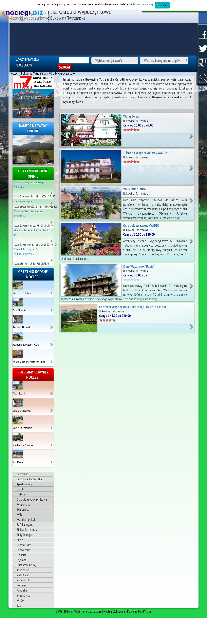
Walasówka (131, 116)
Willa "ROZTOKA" (135, 189)
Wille (19, 514)
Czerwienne (23, 550)
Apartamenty (24, 484)
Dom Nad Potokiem (22, 293)
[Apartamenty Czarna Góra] (18, 336)
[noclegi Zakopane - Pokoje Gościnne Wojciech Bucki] (51, 360)
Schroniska (23, 509)
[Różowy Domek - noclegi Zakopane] (51, 220)
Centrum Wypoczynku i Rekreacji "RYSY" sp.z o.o (132, 306)
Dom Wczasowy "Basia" (138, 266)
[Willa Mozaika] (18, 302)
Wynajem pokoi (26, 519)
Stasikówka (23, 595)
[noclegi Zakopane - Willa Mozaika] (51, 308)
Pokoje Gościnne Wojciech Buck (29, 362)
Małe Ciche (23, 575)
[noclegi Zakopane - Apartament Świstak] (51, 443)
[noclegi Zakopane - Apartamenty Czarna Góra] (51, 343)
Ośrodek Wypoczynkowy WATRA (145, 152)
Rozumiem (162, 5)
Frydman (21, 560)
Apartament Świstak (23, 445)
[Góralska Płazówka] (18, 319)
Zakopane (22, 474)
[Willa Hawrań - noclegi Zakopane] (51, 191)
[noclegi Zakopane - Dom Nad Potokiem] (51, 291)
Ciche (20, 540)
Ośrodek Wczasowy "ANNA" (141, 225)
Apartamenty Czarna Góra (26, 344)
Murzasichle (23, 580)
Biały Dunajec (25, 535)
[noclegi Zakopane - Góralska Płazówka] (51, 326)
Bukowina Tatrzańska (29, 479)
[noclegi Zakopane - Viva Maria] (51, 460)
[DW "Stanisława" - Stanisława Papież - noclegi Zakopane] (51, 239)
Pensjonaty (23, 504)
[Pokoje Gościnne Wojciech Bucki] (18, 353)
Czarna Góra (24, 545)
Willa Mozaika (19, 310)
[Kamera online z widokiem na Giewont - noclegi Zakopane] (33, 149)
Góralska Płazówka (22, 327)
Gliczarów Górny (26, 565)
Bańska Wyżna (25, 524)
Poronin (21, 585)
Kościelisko (23, 570)
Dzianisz (21, 555)
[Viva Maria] (18, 453)
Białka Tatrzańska (27, 529)
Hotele (21, 494)
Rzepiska (22, 590)
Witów (20, 600)
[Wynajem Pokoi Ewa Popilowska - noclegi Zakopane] (51, 258)
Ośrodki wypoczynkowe (32, 499)
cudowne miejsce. (23, 201)
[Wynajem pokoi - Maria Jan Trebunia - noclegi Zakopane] (51, 201)
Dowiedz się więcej (143, 4)
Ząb (19, 605)
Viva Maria (18, 462)
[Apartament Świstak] (18, 436)
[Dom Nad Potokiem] (18, 284)
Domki (20, 489)
